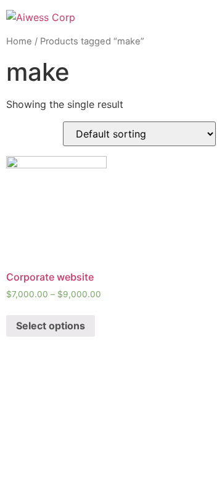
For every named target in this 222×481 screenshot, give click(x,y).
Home (19, 41)
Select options (50, 325)
